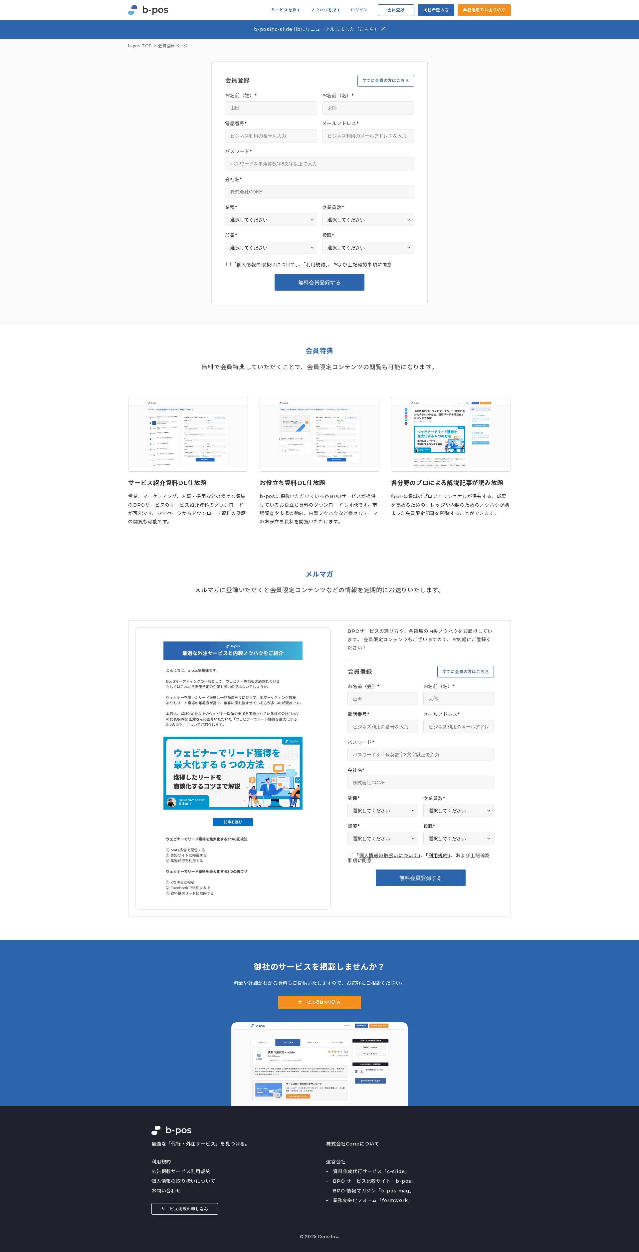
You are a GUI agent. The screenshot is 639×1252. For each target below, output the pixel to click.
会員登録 (395, 9)
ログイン (359, 10)
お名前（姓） (241, 95)
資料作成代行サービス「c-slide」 (371, 1171)
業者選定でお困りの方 (484, 9)
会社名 (233, 179)
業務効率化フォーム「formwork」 (373, 1200)
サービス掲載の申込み (319, 1002)
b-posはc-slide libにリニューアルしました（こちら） (317, 29)
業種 (231, 207)
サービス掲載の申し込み (184, 1208)
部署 (231, 235)
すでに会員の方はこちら (385, 80)
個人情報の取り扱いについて (183, 1181)
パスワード (238, 151)
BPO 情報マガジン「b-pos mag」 (373, 1191)
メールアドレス (340, 123)
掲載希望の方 (436, 9)
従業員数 (333, 207)
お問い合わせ (166, 1191)
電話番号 (236, 123)
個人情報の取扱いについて (266, 265)
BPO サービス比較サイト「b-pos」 (374, 1181)
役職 (328, 235)
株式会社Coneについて (352, 1144)
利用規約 (315, 265)
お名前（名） (338, 95)
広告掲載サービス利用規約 (181, 1171)
